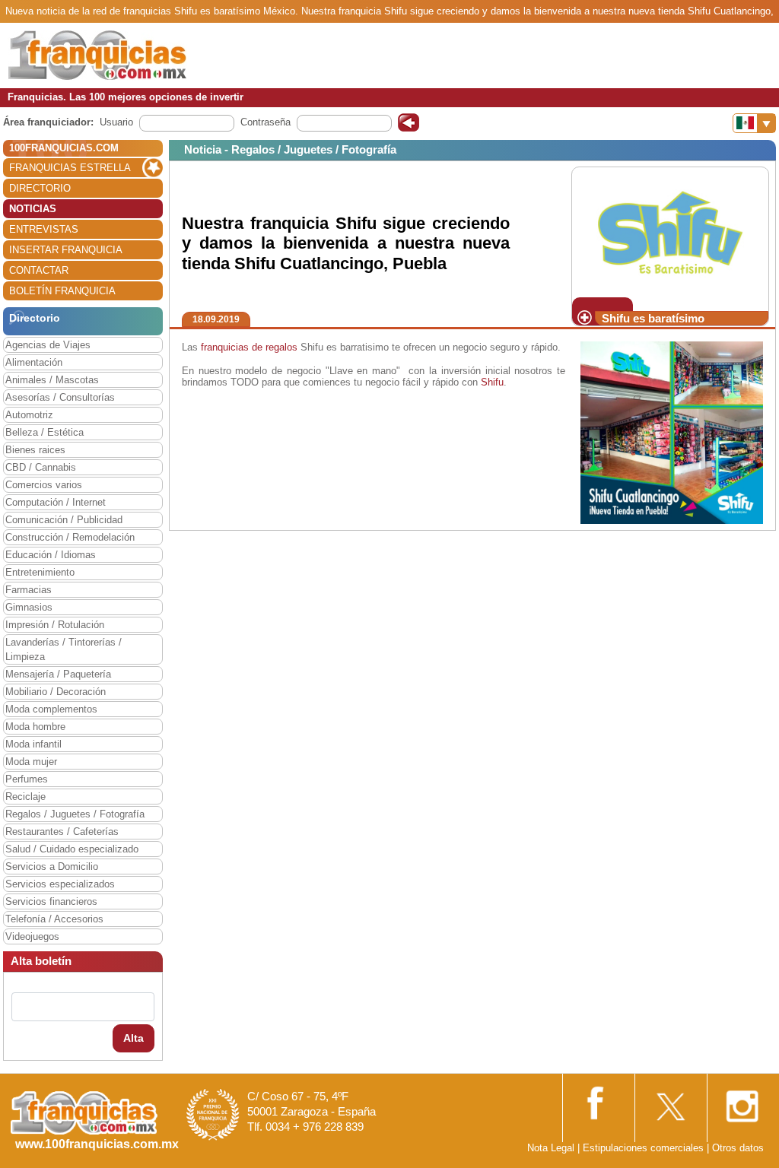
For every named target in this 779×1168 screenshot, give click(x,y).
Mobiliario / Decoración (55, 691)
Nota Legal (550, 1148)
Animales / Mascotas (52, 380)
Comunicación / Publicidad (63, 519)
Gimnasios (28, 607)
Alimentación (33, 362)
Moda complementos (51, 709)
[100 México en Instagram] (741, 1101)
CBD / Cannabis (40, 467)
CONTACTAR (38, 270)
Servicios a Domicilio (51, 866)
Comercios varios (43, 484)
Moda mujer (31, 761)
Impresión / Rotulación (54, 624)
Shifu (492, 382)
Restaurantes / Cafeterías (62, 831)
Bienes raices (35, 449)
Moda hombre (35, 726)
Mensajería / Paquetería (58, 674)
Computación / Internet (55, 502)
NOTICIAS (32, 208)
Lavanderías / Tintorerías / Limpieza (63, 649)
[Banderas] (754, 123)
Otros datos (738, 1148)
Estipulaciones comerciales (645, 1148)
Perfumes (26, 779)
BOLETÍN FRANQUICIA (62, 291)
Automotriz (29, 415)
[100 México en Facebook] (597, 1100)
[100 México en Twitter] (669, 1101)
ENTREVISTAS (43, 229)
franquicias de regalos (249, 347)
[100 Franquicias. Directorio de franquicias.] (97, 54)
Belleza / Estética (44, 432)
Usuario (116, 122)
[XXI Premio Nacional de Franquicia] (213, 1113)
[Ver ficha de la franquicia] (669, 231)
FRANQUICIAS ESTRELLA (70, 167)
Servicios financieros (51, 901)
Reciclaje (25, 796)
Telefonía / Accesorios (54, 919)
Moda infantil (33, 744)
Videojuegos (32, 936)
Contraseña (265, 122)
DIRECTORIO (40, 188)
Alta (133, 1038)
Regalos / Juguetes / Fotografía (75, 814)
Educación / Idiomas (50, 554)
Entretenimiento (40, 572)
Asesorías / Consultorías (60, 397)
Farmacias (28, 589)
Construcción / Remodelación (70, 537)
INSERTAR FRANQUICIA (65, 250)
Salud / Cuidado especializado (71, 849)
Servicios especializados (60, 884)
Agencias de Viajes (48, 345)
